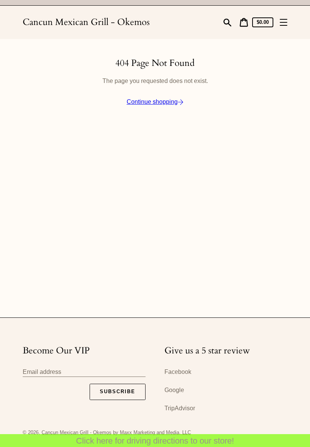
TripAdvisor (179, 408)
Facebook (177, 372)
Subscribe (117, 391)
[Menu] (283, 22)
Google (174, 390)
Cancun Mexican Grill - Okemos (86, 22)
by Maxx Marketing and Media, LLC (152, 432)
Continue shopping (152, 101)
